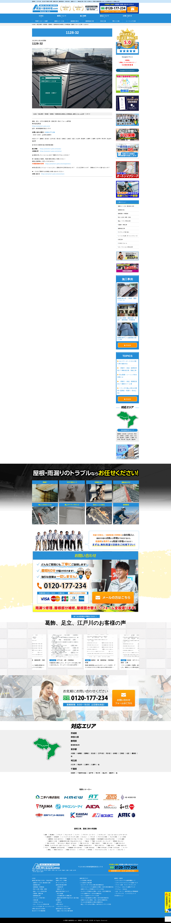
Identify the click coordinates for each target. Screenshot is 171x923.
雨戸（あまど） (96, 843)
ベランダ (92, 837)
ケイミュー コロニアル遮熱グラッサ (125, 887)
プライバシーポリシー (63, 906)
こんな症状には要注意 (86, 882)
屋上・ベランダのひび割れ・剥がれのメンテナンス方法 (96, 904)
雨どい (75, 845)
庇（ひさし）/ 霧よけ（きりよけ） (67, 843)
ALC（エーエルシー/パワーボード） (118, 835)
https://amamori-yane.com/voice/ (51, 151)
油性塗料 (48, 837)
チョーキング (68, 835)
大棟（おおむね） (90, 847)
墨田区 (134, 753)
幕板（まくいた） (108, 843)
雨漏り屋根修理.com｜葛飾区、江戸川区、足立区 (79, 920)
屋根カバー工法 (59, 21)
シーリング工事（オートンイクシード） (128, 235)
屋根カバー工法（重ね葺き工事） (126, 206)
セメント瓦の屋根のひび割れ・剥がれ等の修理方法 (95, 898)
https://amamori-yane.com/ (41, 126)
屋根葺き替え (75, 21)
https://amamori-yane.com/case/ (50, 149)
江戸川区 (101, 753)
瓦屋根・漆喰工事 (122, 224)
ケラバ (46, 847)
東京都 (74, 749)
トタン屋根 (121, 839)
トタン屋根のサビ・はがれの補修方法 (91, 893)
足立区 (93, 753)
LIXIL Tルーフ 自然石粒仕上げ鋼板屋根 (127, 891)
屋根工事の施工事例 (61, 885)
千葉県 (74, 768)
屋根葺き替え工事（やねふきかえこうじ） (71, 841)
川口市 (73, 764)
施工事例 (83, 16)
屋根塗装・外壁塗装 (123, 213)
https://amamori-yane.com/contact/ (52, 174)
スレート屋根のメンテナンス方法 (90, 895)
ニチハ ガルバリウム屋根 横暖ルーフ (125, 880)
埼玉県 (74, 760)
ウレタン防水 (113, 837)
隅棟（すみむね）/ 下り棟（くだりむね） (109, 847)
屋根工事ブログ (84, 878)
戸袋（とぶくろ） (85, 843)
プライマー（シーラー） (89, 835)
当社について (104, 16)
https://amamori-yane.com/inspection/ (58, 164)
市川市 (98, 773)
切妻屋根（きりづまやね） (75, 847)
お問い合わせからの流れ (38, 908)
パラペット (82, 849)
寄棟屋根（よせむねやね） (58, 847)
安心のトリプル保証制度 (38, 911)
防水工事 (103, 21)
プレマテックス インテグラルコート (126, 893)
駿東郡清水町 (75, 745)
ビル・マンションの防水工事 (125, 247)
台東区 (115, 753)
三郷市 (86, 764)
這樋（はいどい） (120, 843)
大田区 (73, 753)
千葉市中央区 (82, 773)
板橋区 (80, 753)
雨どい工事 (115, 21)
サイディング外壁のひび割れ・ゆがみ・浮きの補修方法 (96, 891)
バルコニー (84, 837)
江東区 (122, 753)
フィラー (77, 835)
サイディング (102, 835)
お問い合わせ (127, 16)
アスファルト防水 (102, 837)
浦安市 (111, 773)
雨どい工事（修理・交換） (125, 217)
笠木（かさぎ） (51, 843)
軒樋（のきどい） (59, 849)
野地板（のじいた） (118, 841)
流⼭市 (104, 773)
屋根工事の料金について (62, 891)
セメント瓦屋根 (90, 839)
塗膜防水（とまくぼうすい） (56, 839)
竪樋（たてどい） (71, 849)
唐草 (46, 835)
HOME (41, 16)
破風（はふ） (111, 845)
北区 (127, 753)
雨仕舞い (52, 835)
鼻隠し (49, 849)
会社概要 (58, 900)
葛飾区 (86, 753)
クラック (59, 835)
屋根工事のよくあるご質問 (63, 908)
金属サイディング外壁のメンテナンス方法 (92, 889)
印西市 (73, 773)
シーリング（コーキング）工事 (70, 837)
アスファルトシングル (101, 849)
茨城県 (74, 733)
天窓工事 (120, 239)
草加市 (80, 764)
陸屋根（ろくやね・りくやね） (75, 839)
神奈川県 (75, 736)
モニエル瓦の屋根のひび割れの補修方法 (92, 902)
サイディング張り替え (123, 232)
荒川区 (108, 753)
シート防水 (123, 837)
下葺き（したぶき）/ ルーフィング (101, 841)
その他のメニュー (119, 895)
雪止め (87, 841)
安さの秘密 (60, 893)
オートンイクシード (61, 882)
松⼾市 (91, 773)
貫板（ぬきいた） (122, 845)
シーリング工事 (131, 21)
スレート (112, 849)
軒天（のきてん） (100, 845)
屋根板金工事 (90, 21)
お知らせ (59, 902)
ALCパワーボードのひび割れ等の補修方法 (92, 885)
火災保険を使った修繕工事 (64, 895)
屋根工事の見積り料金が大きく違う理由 (68, 898)
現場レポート (60, 889)
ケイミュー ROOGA (121, 889)
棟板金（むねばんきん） (86, 845)
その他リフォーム (122, 243)
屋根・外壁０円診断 (61, 878)
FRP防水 (90, 849)
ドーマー (125, 847)
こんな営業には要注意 (86, 880)
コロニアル (120, 849)
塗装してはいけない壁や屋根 (65, 911)
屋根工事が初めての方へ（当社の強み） (43, 880)
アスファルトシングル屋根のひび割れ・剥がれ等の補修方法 (97, 887)
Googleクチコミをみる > (127, 70)
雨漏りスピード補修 (41, 21)
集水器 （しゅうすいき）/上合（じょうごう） (57, 845)
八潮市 (93, 764)
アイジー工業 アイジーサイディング (126, 885)
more (128, 345)
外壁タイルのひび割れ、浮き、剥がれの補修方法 (94, 900)
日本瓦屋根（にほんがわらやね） (106, 839)
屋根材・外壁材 (118, 878)
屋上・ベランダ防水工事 (124, 221)
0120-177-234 (50, 132)
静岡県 (74, 740)
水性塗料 (56, 837)
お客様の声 (60, 887)
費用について (61, 16)
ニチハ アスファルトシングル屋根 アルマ (127, 882)
